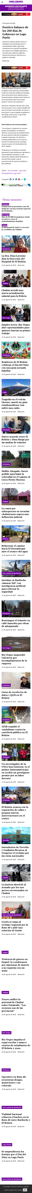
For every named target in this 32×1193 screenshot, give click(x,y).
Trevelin (5, 840)
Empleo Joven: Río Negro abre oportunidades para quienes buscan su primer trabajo (16, 329)
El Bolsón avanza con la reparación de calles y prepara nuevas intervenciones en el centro (15, 812)
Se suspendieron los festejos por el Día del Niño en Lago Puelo (14, 1154)
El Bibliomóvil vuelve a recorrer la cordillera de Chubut (15, 228)
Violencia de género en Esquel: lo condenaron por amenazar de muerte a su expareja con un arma (15, 965)
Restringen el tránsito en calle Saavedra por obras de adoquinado (16, 623)
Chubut (4, 225)
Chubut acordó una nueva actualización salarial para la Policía (14, 293)
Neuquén (6, 757)
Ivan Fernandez (13, 171)
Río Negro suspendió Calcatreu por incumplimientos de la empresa (14, 659)
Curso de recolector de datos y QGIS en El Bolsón (14, 695)
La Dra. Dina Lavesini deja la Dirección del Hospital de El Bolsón (14, 258)
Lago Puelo (22, 171)
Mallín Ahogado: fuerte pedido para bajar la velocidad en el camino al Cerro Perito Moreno (16, 475)
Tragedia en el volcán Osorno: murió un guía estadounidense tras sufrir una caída (14, 403)
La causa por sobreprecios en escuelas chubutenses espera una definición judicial (15, 512)
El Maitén (5, 204)
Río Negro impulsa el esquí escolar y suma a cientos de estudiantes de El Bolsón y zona (16, 1044)
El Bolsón (6, 249)
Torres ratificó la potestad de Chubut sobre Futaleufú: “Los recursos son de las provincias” (14, 1005)
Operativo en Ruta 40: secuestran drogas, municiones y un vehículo (14, 1081)
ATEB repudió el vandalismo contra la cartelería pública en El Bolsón (15, 731)
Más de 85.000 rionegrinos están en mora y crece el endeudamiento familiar (16, 219)
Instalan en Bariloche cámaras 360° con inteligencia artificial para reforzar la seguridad (14, 586)
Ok (25, 1190)
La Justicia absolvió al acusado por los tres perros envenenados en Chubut (15, 889)
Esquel (5, 952)
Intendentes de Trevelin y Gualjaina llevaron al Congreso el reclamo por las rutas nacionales (15, 851)
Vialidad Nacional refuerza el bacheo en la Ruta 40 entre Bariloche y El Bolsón (16, 1118)
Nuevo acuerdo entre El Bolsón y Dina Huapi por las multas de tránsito (15, 439)
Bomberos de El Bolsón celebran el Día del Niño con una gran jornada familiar (15, 366)
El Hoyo (5, 539)
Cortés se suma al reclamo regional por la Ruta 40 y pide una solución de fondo (15, 926)
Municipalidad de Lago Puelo (11, 173)
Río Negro (6, 215)
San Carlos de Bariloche (11, 573)
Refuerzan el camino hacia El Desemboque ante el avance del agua (15, 548)
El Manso (6, 1070)
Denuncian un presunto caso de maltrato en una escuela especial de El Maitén (16, 208)
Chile (4, 392)
